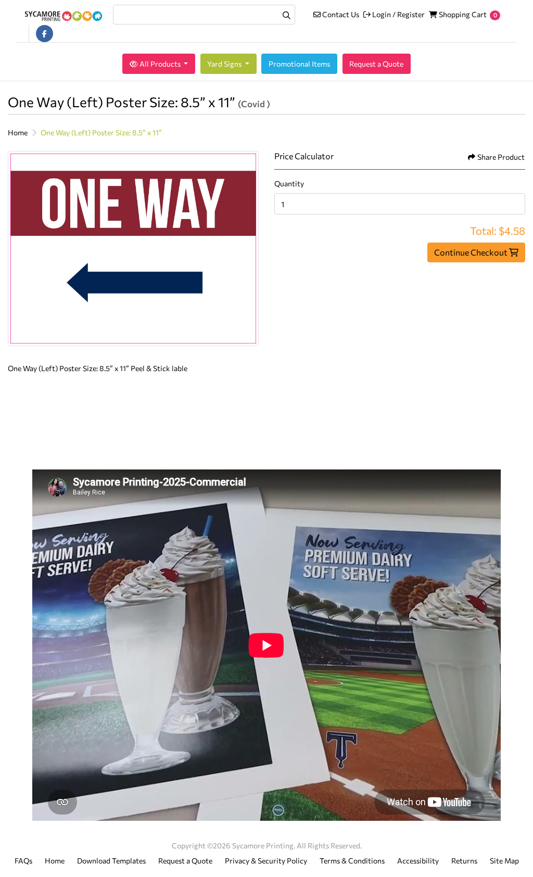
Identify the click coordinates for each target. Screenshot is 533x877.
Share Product (501, 156)
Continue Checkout (471, 252)
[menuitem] (158, 64)
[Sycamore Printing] (63, 14)
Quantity (289, 183)
